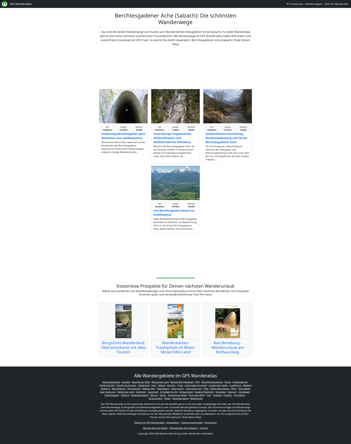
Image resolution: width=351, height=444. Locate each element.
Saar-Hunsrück (108, 391)
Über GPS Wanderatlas (336, 3)
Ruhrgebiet (244, 388)
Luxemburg (235, 385)
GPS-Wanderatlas (21, 4)
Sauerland (153, 391)
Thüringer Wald (196, 395)
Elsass (228, 382)
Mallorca (105, 388)
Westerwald (196, 398)
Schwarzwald (186, 391)
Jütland (161, 385)
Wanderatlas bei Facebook (184, 428)
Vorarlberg (239, 395)
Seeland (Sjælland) (204, 391)
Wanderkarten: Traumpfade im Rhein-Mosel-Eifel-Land (176, 347)
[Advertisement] (175, 67)
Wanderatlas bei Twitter (155, 428)
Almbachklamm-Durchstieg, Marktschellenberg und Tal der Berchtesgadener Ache (226, 138)
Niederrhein (149, 388)
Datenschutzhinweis (192, 422)
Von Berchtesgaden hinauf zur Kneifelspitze (174, 212)
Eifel (197, 382)
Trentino (227, 395)
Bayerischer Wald (141, 382)
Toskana (217, 395)
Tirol (208, 395)
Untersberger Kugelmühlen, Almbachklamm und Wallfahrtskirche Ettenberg (172, 138)
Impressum (211, 422)
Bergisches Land (160, 382)
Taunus (154, 395)
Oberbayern (163, 388)
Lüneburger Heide (218, 385)
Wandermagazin (313, 3)
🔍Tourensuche (295, 3)
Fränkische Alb (106, 385)
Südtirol (125, 395)
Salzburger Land (125, 391)
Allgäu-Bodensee (111, 382)
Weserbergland (180, 398)
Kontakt (204, 428)
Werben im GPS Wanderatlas (149, 422)
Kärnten (171, 385)
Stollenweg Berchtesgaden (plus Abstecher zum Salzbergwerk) (123, 136)
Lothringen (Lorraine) (196, 385)
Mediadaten (173, 422)
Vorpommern (155, 398)
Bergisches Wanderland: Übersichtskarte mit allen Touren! (123, 347)
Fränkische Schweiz (126, 385)
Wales (167, 398)
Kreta (180, 385)
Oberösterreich (194, 388)
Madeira (247, 385)
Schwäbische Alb (168, 391)
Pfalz (206, 388)
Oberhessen (177, 388)
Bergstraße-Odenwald (181, 382)
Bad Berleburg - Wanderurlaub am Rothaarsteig (227, 347)
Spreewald (244, 391)
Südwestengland (139, 395)
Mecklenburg (119, 388)
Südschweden (112, 395)
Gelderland (144, 385)
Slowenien (220, 391)
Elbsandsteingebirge (212, 382)
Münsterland (134, 388)
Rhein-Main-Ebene (219, 388)
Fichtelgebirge (240, 382)
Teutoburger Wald (177, 395)
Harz (153, 385)
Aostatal (126, 382)
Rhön (234, 388)
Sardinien (141, 391)
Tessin (162, 395)
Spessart (232, 391)
